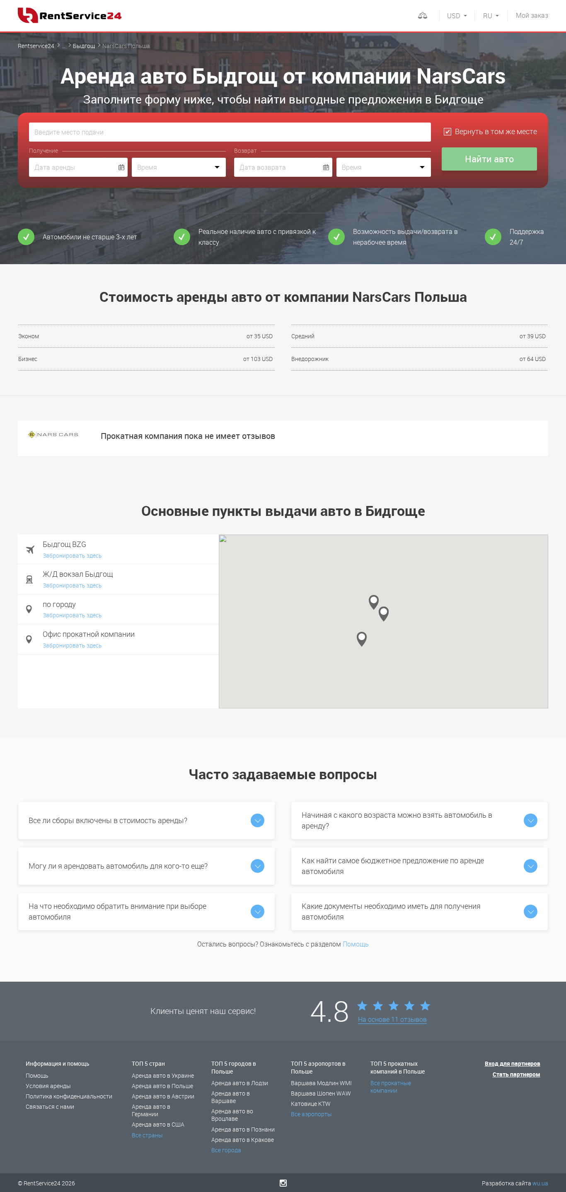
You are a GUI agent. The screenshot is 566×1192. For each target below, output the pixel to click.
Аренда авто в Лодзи (239, 1083)
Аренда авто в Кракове (242, 1140)
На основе (392, 1020)
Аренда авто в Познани (243, 1129)
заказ (532, 15)
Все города (226, 1150)
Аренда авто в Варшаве (230, 1097)
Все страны (147, 1135)
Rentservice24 (36, 46)
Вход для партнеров (512, 1063)
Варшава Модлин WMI (321, 1083)
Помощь (356, 944)
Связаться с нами (50, 1106)
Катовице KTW (311, 1104)
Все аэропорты (311, 1114)
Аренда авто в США (158, 1124)
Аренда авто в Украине (163, 1075)
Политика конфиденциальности (69, 1096)
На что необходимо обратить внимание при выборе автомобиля (117, 911)
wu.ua (540, 1183)
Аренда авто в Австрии (163, 1096)
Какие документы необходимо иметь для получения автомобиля (391, 911)
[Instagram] (283, 1183)
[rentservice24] (69, 15)
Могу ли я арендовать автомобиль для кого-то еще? (118, 866)
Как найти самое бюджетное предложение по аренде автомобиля (393, 865)
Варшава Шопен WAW (321, 1093)
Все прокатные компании (390, 1086)
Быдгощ (84, 46)
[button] (362, 639)
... (63, 46)
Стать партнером (516, 1074)
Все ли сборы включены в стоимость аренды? (108, 820)
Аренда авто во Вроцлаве (232, 1114)
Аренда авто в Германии (151, 1110)
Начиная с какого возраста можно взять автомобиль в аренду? (397, 820)
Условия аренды (48, 1086)
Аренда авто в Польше (162, 1086)
